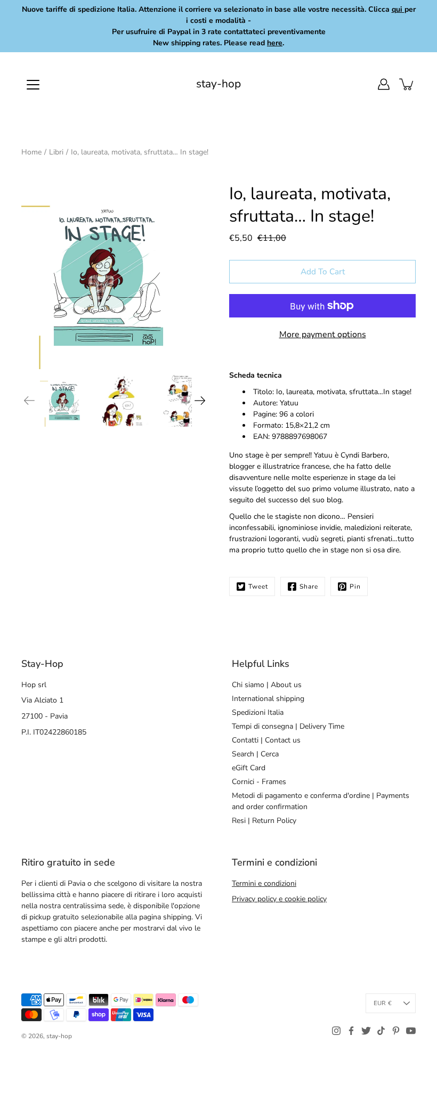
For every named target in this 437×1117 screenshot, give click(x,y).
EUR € (383, 1003)
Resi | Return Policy (264, 821)
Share (309, 586)
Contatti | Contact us (266, 740)
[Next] (200, 401)
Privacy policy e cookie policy (279, 899)
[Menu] (33, 85)
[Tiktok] (381, 1030)
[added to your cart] (407, 84)
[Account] (383, 84)
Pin (355, 586)
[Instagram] (336, 1030)
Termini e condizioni (264, 883)
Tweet (258, 586)
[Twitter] (366, 1030)
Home (31, 152)
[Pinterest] (396, 1030)
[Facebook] (351, 1030)
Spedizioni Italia (258, 712)
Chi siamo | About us (267, 685)
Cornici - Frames (259, 782)
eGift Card (248, 768)
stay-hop (218, 84)
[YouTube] (411, 1030)
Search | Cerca (255, 754)
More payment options (322, 334)
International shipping (268, 699)
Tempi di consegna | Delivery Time (288, 726)
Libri (56, 152)
